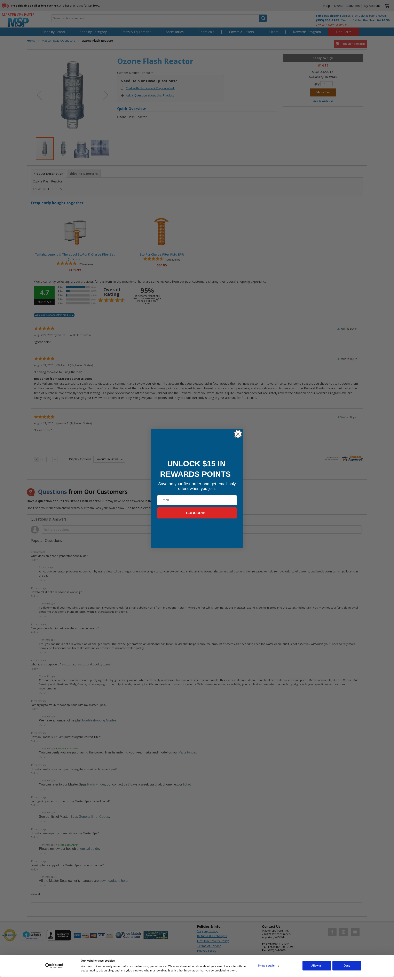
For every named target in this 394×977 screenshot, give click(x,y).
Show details (266, 965)
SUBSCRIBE (197, 513)
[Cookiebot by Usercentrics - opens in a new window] (54, 965)
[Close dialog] (238, 434)
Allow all (316, 965)
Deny (347, 965)
